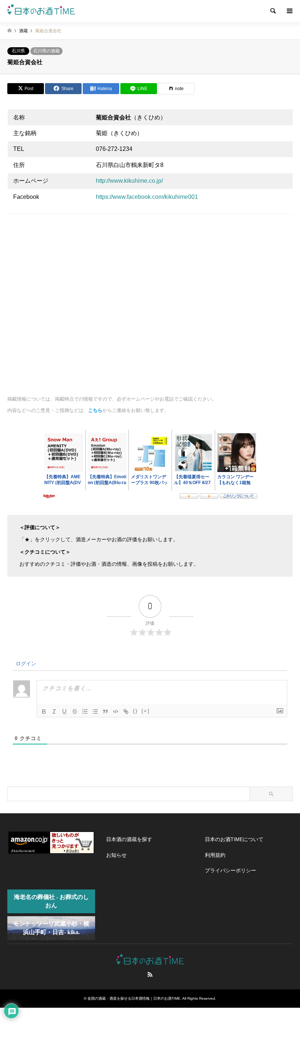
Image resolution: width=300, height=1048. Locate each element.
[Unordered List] (95, 711)
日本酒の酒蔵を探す (129, 839)
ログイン (25, 663)
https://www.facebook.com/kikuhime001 (147, 197)
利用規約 (215, 855)
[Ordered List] (85, 711)
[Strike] (75, 711)
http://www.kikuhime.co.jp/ (129, 181)
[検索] (273, 11)
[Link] (126, 711)
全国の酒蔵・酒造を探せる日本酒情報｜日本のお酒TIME (133, 998)
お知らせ (116, 855)
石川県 (18, 50)
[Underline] (64, 711)
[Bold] (44, 711)
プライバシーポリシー (230, 870)
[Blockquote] (105, 711)
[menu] (289, 11)
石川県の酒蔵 (46, 50)
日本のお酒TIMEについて (234, 839)
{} (135, 711)
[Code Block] (115, 711)
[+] (146, 711)
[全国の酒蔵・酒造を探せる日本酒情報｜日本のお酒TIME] (41, 11)
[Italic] (54, 711)
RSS (150, 974)
